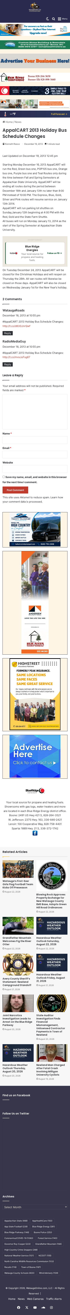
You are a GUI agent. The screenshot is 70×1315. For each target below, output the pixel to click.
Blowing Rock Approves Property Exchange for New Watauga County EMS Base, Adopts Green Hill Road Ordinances (51, 901)
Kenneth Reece (12, 144)
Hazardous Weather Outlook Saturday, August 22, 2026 (49, 941)
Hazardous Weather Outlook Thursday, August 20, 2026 (15, 1068)
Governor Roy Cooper (17, 1244)
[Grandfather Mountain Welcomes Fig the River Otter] (18, 925)
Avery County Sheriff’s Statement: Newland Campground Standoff (17, 982)
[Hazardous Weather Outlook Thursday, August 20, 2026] (18, 1053)
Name (7, 433)
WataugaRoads (14, 310)
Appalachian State (16, 1220)
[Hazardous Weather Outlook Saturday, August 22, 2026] (51, 925)
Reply (7, 333)
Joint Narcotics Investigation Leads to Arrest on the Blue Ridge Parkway (17, 1020)
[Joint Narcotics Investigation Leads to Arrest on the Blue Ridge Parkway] (18, 1003)
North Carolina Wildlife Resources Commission (29, 1261)
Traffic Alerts (54, 1298)
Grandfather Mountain (48, 1244)
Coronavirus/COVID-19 (18, 1238)
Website (8, 462)
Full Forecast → (59, 114)
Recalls (10, 1267)
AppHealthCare (42, 1220)
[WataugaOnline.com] (35, 7)
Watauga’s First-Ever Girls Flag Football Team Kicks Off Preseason (18, 884)
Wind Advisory (48, 1273)
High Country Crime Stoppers (21, 1249)
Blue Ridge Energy (43, 1226)
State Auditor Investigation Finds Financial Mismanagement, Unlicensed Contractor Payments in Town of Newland (50, 1025)
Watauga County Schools (19, 1273)
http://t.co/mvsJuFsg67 (16, 357)
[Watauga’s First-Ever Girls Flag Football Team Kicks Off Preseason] (18, 869)
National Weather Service (19, 1255)
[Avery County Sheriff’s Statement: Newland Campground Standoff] (18, 964)
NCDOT (45, 1255)
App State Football (16, 1226)
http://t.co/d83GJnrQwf (16, 326)
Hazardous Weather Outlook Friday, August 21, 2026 (50, 978)
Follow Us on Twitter (16, 1113)
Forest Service (47, 1238)
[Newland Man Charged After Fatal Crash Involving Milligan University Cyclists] (51, 1053)
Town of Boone (31, 1267)
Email (7, 448)
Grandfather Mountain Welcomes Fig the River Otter (17, 941)
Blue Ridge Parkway (16, 1232)
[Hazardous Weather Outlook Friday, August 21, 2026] (51, 962)
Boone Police (43, 1232)
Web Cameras (35, 1298)
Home (9, 122)
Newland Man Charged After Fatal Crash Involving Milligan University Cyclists (50, 1069)
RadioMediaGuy (14, 341)
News (18, 122)
